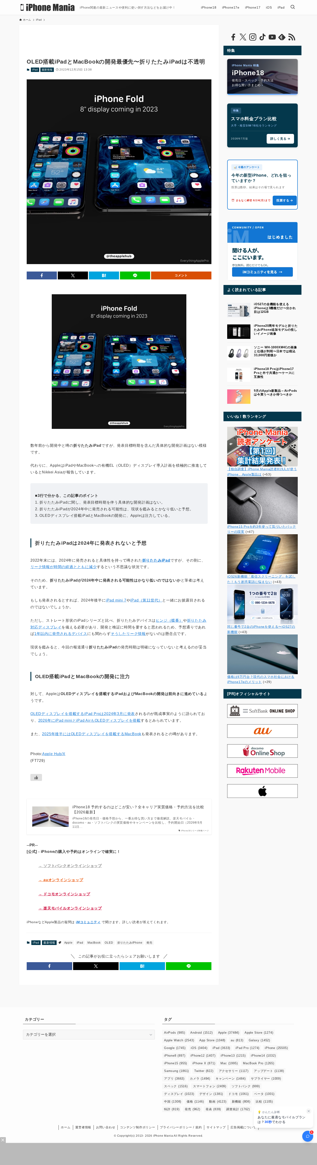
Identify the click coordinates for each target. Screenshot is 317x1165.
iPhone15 (175, 1063)
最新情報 (47, 69)
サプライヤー (266, 1078)
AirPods (174, 1032)
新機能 (241, 1101)
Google (174, 1048)
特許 (171, 1109)
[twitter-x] (243, 37)
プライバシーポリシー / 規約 (181, 1127)
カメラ (200, 1078)
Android (201, 1032)
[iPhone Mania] (47, 7)
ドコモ (238, 1094)
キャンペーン (231, 1078)
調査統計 (238, 1109)
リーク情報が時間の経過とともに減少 (63, 567)
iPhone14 (263, 1055)
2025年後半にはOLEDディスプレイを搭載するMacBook (91, 734)
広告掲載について (243, 1127)
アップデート (269, 1071)
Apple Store (259, 1032)
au (237, 1040)
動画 (217, 1101)
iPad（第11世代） (146, 600)
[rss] (292, 37)
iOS (199, 1048)
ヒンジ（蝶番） (169, 620)
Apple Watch (179, 1040)
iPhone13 (233, 1055)
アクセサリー (234, 1071)
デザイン (211, 1094)
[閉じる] (308, 1111)
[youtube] (272, 37)
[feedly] (282, 37)
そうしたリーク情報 (128, 634)
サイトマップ (216, 1127)
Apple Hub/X (53, 754)
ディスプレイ (179, 1094)
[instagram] (253, 37)
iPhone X (203, 1063)
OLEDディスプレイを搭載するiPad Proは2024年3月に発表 (82, 714)
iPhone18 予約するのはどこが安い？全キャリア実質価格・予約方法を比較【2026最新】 (138, 809)
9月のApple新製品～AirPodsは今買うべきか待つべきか (275, 392)
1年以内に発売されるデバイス (60, 634)
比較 (264, 1101)
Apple (68, 942)
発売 (149, 942)
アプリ (174, 1078)
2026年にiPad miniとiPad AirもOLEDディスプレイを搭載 (89, 720)
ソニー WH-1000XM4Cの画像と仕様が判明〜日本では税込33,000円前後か (275, 351)
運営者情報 (83, 1127)
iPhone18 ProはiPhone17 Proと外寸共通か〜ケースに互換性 (274, 373)
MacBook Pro (258, 1063)
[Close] (3, 1140)
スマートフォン (209, 1086)
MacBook (94, 942)
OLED (109, 942)
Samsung (176, 1071)
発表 (213, 1109)
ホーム (65, 1127)
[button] (42, 275)
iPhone (276, 1048)
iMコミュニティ (88, 922)
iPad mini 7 (116, 600)
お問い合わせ (105, 1127)
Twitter (203, 1071)
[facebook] (233, 37)
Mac (229, 1063)
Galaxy (259, 1040)
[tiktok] (262, 37)
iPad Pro (247, 1048)
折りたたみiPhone (129, 942)
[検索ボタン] (293, 7)
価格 (195, 1101)
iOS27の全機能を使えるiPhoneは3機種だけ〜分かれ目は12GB (275, 308)
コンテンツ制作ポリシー (137, 1127)
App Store (212, 1040)
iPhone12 (203, 1055)
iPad (35, 69)
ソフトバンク (246, 1086)
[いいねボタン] (36, 777)
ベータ (264, 1094)
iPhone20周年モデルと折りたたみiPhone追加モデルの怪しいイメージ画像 (276, 329)
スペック (176, 1086)
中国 (172, 1101)
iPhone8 (174, 1055)
